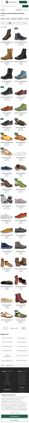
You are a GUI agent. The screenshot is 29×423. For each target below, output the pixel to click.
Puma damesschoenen (22, 360)
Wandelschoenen (7, 383)
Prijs (19, 23)
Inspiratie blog (22, 390)
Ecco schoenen (22, 381)
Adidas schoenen (21, 376)
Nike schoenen (22, 374)
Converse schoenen (22, 380)
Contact (21, 392)
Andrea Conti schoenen (7, 338)
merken (24, 371)
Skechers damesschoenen (7, 355)
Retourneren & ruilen (7, 392)
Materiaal (25, 23)
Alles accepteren (14, 416)
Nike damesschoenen (7, 342)
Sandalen (7, 376)
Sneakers (7, 374)
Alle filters (25, 9)
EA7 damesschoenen (22, 342)
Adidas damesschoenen (7, 346)
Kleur (14, 23)
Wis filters (19, 9)
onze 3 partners (8, 407)
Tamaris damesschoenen (7, 360)
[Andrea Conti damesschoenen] (23, 328)
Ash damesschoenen (7, 350)
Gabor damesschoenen (22, 355)
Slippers (7, 378)
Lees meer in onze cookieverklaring (18, 409)
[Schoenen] (3, 9)
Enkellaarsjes (14, 18)
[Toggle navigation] (2, 2)
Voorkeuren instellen (14, 412)
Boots (8, 18)
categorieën (10, 371)
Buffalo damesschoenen (21, 350)
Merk (8, 23)
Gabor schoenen (21, 383)
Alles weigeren (14, 420)
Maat (3, 23)
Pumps (7, 380)
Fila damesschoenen (22, 346)
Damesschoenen (22, 338)
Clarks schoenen (21, 378)
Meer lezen (3, 15)
